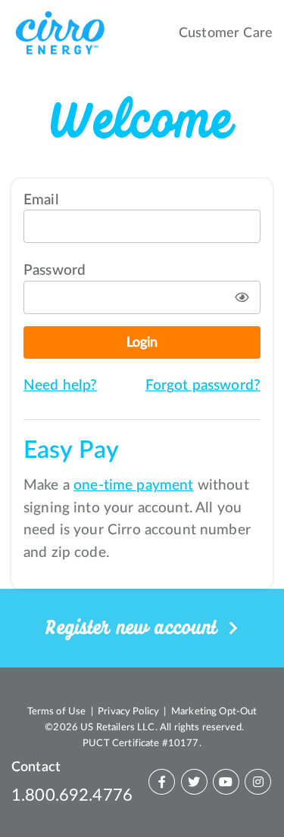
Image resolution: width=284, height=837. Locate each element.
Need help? (60, 385)
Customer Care (226, 32)
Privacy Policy (128, 711)
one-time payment (133, 485)
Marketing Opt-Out (214, 711)
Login (142, 343)
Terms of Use (56, 711)
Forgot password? (203, 385)
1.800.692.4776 (72, 796)
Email (41, 200)
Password (54, 270)
